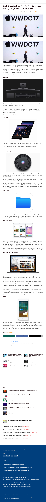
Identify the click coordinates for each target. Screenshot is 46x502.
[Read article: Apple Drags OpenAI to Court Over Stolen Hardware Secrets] (26, 365)
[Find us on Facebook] (4, 456)
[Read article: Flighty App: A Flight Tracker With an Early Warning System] (5, 404)
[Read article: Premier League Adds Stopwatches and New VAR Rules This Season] (5, 395)
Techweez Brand (12, 494)
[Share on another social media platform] (42, 336)
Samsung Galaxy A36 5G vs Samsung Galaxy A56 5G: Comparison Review (17, 432)
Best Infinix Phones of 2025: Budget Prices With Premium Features (20, 420)
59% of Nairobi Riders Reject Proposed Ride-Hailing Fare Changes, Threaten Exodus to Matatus (21, 479)
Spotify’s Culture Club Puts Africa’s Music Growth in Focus (14, 481)
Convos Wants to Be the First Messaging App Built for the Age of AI (14, 464)
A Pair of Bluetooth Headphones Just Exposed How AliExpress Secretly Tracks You (22, 390)
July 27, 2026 (31, 362)
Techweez (7, 497)
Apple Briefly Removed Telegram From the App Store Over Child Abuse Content (36, 355)
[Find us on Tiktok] (17, 456)
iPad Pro (10, 332)
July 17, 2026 (10, 367)
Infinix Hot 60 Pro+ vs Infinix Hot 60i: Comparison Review (14, 435)
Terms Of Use (5, 494)
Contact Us (27, 494)
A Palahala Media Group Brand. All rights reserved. (11, 498)
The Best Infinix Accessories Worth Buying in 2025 (12, 426)
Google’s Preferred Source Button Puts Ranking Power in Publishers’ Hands (21, 407)
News (20, 11)
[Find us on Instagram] (9, 456)
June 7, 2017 (15, 11)
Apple (6, 332)
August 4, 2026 (31, 357)
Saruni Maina (8, 11)
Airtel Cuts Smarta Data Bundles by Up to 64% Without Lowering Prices (16, 484)
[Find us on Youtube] (12, 456)
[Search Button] (42, 1)
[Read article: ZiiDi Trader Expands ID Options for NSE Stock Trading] (5, 400)
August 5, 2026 (10, 356)
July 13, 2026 (31, 367)
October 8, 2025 (26, 429)
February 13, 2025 (25, 438)
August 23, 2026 (10, 391)
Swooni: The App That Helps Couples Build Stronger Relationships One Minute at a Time (18, 467)
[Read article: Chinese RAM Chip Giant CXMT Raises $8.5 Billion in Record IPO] (26, 361)
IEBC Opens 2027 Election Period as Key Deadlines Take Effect (15, 477)
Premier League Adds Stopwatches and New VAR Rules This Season (20, 394)
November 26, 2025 (26, 426)
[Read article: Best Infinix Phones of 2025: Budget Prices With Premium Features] (5, 421)
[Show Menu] (3, 1)
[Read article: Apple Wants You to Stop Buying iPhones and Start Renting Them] (5, 361)
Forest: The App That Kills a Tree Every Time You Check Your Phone (14, 469)
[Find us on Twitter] (6, 456)
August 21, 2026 (10, 400)
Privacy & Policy (20, 494)
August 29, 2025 (34, 432)
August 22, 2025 (28, 435)
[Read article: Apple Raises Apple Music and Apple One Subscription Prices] (5, 365)
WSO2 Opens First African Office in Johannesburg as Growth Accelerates (17, 486)
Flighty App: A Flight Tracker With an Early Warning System (18, 403)
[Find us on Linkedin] (15, 456)
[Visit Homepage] (21, 2)
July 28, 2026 (10, 362)
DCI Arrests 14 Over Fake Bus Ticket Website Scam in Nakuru (14, 482)
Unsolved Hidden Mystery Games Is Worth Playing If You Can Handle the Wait (16, 470)
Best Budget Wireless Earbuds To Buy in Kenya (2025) (13, 429)
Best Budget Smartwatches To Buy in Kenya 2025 (12, 438)
